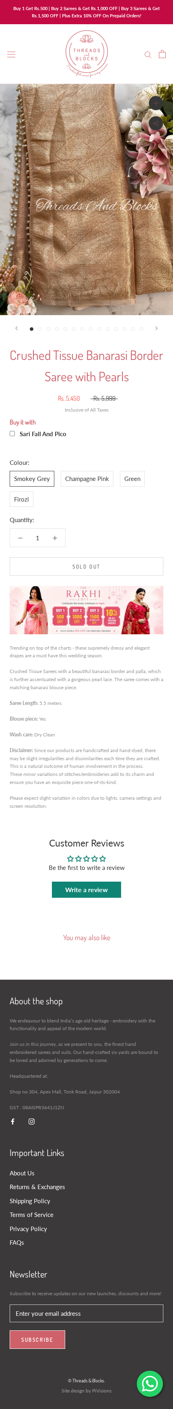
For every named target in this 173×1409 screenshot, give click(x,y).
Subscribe (37, 1339)
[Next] (156, 328)
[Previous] (16, 328)
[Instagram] (32, 1121)
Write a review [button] (86, 889)
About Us (22, 1173)
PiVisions (101, 1391)
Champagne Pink (87, 478)
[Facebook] (13, 1121)
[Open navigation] (11, 54)
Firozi (21, 499)
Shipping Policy (30, 1200)
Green (132, 478)
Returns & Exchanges (37, 1186)
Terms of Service (32, 1214)
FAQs (17, 1242)
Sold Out (86, 566)
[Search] (148, 54)
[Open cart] (162, 54)
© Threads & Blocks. (86, 1381)
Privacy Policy (28, 1228)
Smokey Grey (32, 478)
